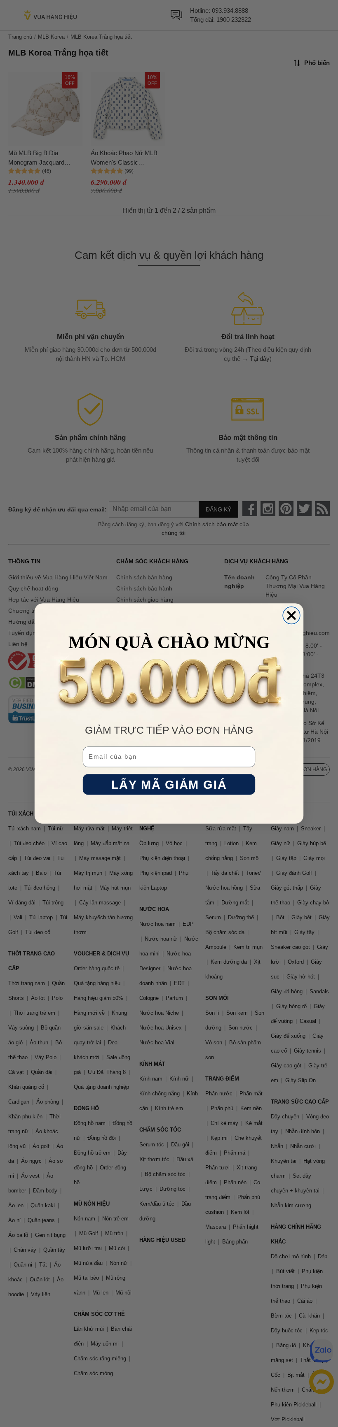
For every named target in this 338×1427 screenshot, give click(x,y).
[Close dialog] (291, 615)
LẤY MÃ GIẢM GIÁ (169, 784)
